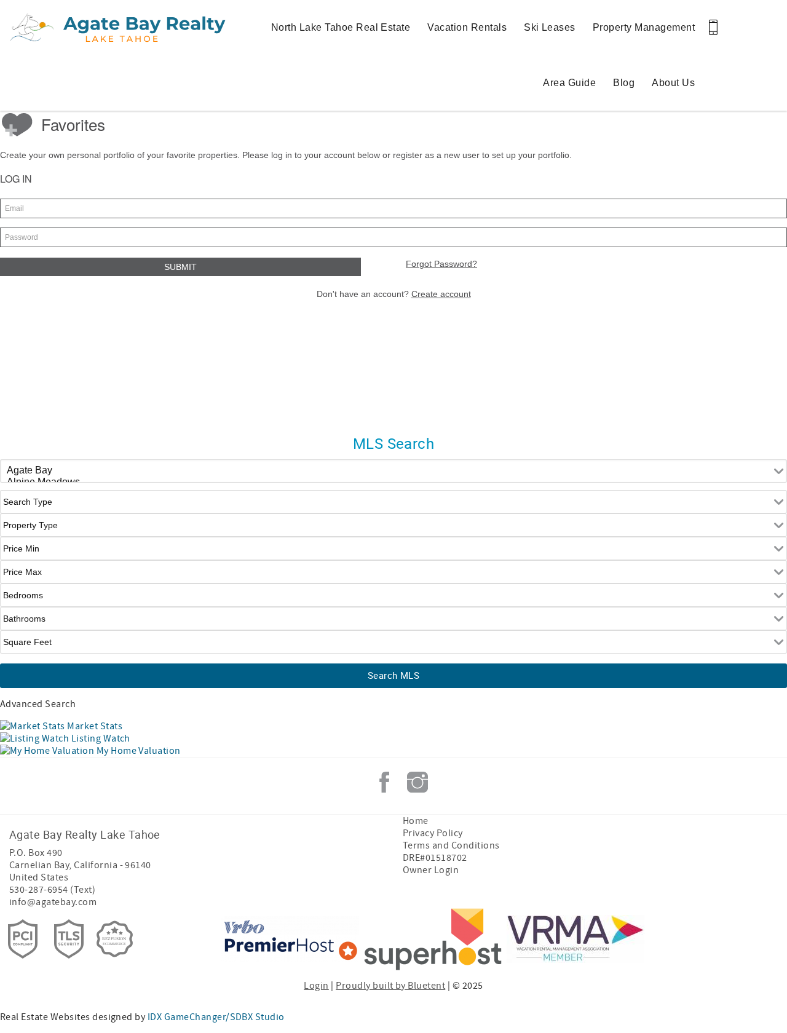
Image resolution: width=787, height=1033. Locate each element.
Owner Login (431, 870)
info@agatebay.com (53, 902)
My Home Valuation (137, 751)
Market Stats (93, 726)
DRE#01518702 (435, 858)
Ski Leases (549, 27)
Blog (624, 82)
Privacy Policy (433, 833)
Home (416, 821)
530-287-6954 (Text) (52, 890)
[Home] (84, 27)
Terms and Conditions (451, 845)
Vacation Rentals (467, 27)
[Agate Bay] (393, 471)
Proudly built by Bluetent (390, 986)
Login (316, 986)
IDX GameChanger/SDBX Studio (216, 1017)
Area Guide (569, 82)
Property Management (644, 27)
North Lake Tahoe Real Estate (340, 27)
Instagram (417, 782)
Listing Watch (99, 738)
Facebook (384, 782)
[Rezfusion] (115, 939)
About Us (673, 82)
